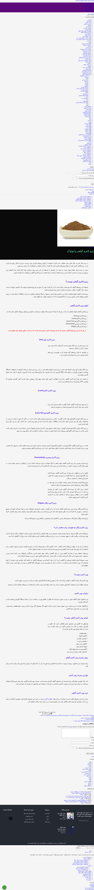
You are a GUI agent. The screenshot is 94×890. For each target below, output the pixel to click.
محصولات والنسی (86, 157)
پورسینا (86, 81)
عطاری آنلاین (48, 699)
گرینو (87, 96)
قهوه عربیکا (88, 130)
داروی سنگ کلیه (87, 52)
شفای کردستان (87, 108)
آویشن (89, 19)
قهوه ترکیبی (88, 126)
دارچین (89, 46)
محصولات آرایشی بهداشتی (84, 145)
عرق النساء (85, 94)
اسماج (89, 25)
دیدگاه (92, 737)
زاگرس (86, 85)
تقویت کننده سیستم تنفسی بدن (83, 39)
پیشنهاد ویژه (88, 33)
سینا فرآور (88, 68)
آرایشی (89, 763)
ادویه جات (88, 21)
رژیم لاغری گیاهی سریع (61, 715)
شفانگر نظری (87, 106)
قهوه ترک (89, 124)
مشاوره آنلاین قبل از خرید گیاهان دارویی (81, 793)
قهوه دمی (88, 127)
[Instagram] (10, 814)
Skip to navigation (80, 0)
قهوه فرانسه (88, 131)
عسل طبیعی (88, 116)
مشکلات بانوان (87, 785)
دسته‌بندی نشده (87, 774)
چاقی (89, 42)
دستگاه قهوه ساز (87, 54)
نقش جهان (85, 101)
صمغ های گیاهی (87, 113)
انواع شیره (88, 26)
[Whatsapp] (5, 814)
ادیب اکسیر (88, 22)
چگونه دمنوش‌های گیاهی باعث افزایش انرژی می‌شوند (78, 801)
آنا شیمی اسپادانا (84, 75)
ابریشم (86, 77)
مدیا (87, 99)
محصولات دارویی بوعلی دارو (81, 861)
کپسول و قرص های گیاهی (84, 134)
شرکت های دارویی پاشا (82, 88)
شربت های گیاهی (87, 73)
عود (90, 119)
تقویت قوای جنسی (86, 36)
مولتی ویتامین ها (87, 159)
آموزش (89, 764)
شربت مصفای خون (86, 71)
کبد (90, 780)
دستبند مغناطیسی (86, 53)
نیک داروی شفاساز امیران (82, 102)
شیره (89, 777)
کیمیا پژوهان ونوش (83, 95)
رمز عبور (91, 175)
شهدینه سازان (84, 89)
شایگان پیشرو (84, 87)
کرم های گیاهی (87, 137)
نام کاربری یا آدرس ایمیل (87, 172)
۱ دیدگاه (82, 794)
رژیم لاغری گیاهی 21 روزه (73, 715)
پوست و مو (88, 767)
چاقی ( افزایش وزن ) (86, 771)
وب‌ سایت (91, 745)
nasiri (86, 254)
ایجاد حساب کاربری (86, 170)
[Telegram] (15, 814)
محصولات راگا (87, 152)
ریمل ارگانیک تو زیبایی (83, 870)
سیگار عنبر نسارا (87, 67)
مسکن (89, 784)
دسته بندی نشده (87, 56)
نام (93, 740)
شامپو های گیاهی (87, 70)
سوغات (89, 66)
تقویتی (89, 770)
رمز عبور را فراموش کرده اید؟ (86, 187)
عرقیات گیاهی (87, 115)
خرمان (86, 84)
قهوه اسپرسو (88, 123)
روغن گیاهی (88, 61)
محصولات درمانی (87, 150)
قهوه (90, 122)
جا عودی (89, 40)
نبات (90, 162)
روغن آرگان (88, 59)
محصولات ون (85, 98)
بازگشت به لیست (89, 719)
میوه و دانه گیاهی (87, 161)
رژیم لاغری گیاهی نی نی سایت (47, 715)
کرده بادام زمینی (87, 136)
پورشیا (86, 82)
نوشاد (89, 164)
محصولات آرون (87, 147)
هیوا (87, 105)
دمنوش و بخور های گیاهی (85, 57)
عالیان (86, 92)
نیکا (87, 103)
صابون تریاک (88, 110)
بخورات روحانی (87, 28)
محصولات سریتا (87, 154)
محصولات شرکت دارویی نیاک (84, 155)
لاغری (89, 141)
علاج (90, 117)
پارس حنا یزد (85, 80)
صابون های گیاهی (87, 112)
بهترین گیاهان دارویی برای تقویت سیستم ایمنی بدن (79, 797)
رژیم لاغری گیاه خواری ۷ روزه (86, 715)
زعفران (89, 63)
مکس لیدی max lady (86, 158)
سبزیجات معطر (87, 64)
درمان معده (88, 773)
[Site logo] (91, 14)
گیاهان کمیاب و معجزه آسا (84, 140)
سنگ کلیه (88, 776)
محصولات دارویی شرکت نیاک (81, 860)
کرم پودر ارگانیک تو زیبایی (82, 868)
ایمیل (92, 742)
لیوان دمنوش (88, 144)
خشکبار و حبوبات (87, 45)
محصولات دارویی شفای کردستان (80, 864)
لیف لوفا (89, 143)
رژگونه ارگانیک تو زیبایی (82, 867)
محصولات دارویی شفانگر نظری (80, 863)
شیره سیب (88, 109)
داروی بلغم (88, 47)
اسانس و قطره (87, 24)
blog (93, 247)
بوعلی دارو (88, 29)
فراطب (89, 120)
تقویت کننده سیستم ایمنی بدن (84, 38)
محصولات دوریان (87, 151)
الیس (87, 78)
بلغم (90, 766)
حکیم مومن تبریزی (86, 43)
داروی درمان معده (86, 50)
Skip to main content (89, 0)
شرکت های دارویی (86, 74)
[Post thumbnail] (80, 791)
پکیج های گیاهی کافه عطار (84, 31)
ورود (92, 183)
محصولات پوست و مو (86, 148)
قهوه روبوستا (88, 129)
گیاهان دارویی (87, 138)
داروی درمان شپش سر (85, 49)
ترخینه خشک (88, 35)
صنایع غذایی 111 (84, 91)
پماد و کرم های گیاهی (86, 32)
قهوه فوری (88, 133)
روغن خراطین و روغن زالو (84, 60)
